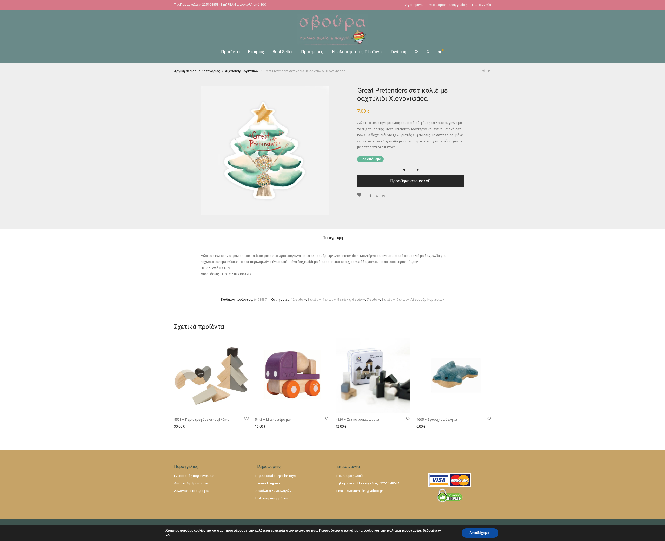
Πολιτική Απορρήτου (271, 498)
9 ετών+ (402, 300)
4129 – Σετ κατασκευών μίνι (357, 420)
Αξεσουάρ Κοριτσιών (241, 71)
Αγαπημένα (414, 4)
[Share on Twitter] (376, 195)
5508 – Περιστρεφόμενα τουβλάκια (201, 420)
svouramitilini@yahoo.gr (365, 491)
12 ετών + (298, 300)
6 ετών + (358, 300)
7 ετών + (373, 300)
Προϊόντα (230, 51)
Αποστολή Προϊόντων (191, 483)
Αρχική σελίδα (185, 71)
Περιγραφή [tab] (332, 237)
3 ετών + (314, 300)
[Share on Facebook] (370, 195)
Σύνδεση (398, 51)
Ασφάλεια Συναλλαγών (273, 491)
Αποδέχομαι (480, 532)
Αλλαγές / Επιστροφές (191, 491)
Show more (218, 426)
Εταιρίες (256, 51)
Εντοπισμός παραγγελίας (447, 4)
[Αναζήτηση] (428, 52)
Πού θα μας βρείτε (350, 476)
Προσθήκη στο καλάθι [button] (189, 426)
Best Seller (282, 51)
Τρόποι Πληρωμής (269, 483)
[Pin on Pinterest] (384, 195)
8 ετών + (388, 300)
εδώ (168, 535)
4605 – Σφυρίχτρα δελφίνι (436, 420)
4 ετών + (329, 300)
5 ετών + (343, 300)
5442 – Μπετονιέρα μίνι (273, 420)
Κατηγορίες (211, 71)
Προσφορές (312, 51)
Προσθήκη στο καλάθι (411, 180)
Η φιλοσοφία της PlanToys (357, 51)
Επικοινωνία (481, 4)
